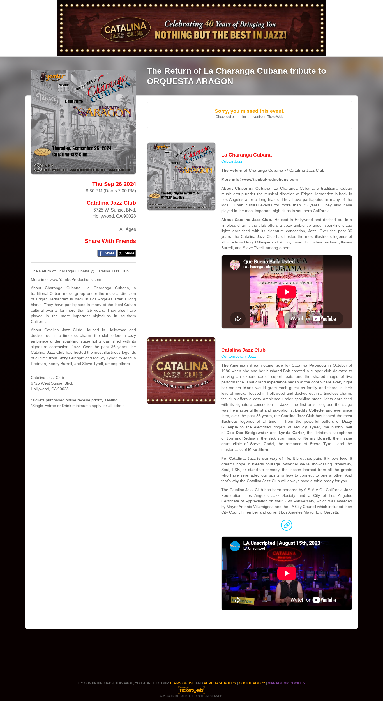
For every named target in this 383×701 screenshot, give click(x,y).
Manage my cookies (286, 683)
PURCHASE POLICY (220, 683)
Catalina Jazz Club (111, 203)
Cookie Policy (252, 683)
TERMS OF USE (182, 683)
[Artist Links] (286, 527)
